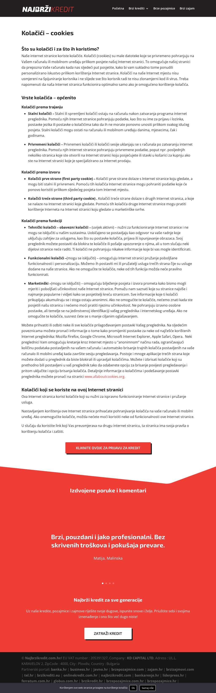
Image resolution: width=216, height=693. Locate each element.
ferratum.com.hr (36, 681)
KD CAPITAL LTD (140, 658)
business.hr (80, 669)
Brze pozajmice (164, 8)
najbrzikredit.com (116, 675)
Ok (133, 687)
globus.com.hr (66, 681)
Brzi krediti (136, 8)
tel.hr (29, 675)
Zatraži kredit (108, 633)
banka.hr (59, 669)
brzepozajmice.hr (161, 681)
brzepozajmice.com (127, 669)
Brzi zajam (187, 8)
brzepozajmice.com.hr (125, 681)
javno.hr (100, 669)
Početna (118, 8)
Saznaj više (148, 687)
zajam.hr (155, 669)
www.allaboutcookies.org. (105, 376)
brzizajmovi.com (180, 669)
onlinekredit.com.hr (80, 675)
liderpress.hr (173, 675)
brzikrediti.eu (48, 675)
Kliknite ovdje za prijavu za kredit (108, 448)
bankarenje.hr (147, 675)
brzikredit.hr (92, 681)
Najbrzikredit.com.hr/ (43, 658)
